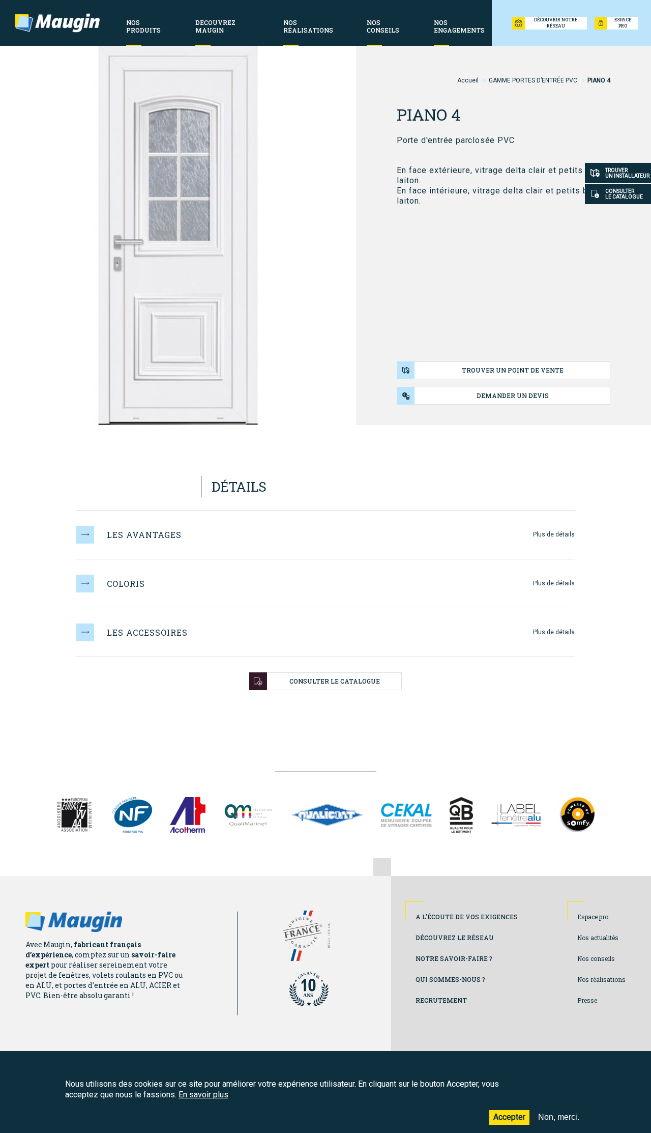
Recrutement (441, 1000)
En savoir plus (203, 1094)
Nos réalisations (601, 979)
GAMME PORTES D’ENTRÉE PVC (533, 80)
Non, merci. (558, 1117)
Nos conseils (596, 958)
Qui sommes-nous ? (450, 979)
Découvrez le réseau (455, 937)
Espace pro (592, 917)
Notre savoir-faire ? (454, 958)
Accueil (468, 80)
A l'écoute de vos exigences (467, 917)
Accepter (509, 1117)
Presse (587, 1000)
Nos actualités (597, 937)
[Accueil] (57, 23)
